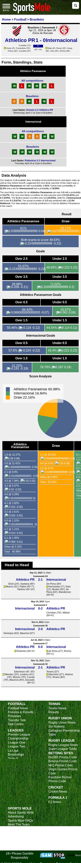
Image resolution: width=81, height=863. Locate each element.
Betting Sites (60, 753)
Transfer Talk (17, 720)
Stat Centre (16, 724)
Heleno (11, 51)
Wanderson (65, 592)
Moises (16, 677)
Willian (66, 612)
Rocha (67, 651)
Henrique (9, 633)
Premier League (19, 734)
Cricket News (57, 791)
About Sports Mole (21, 812)
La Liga (13, 750)
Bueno (9, 586)
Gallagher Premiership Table (64, 732)
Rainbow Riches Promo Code (60, 779)
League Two (16, 746)
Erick (11, 583)
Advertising (16, 816)
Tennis (54, 704)
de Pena (53, 651)
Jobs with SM (17, 838)
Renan (59, 48)
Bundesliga (16, 754)
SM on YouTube (19, 848)
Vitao (52, 51)
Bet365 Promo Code (62, 757)
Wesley (63, 51)
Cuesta (31, 677)
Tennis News (57, 708)
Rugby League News (63, 745)
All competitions (32, 80)
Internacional (33, 121)
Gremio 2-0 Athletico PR (39, 110)
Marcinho (54, 674)
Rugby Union (60, 718)
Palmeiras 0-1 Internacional (40, 160)
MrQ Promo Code (60, 765)
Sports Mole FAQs (20, 820)
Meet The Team (18, 824)
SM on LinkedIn (19, 844)
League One (16, 742)
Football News (18, 708)
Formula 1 (57, 797)
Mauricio (24, 633)
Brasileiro (32, 96)
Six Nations (56, 726)
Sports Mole (20, 808)
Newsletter (15, 832)
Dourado (30, 680)
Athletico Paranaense (33, 71)
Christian (51, 612)
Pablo (23, 586)
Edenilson (19, 671)
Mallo (50, 48)
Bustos (56, 589)
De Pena (51, 583)
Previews (14, 716)
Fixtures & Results (20, 712)
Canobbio (23, 45)
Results (53, 712)
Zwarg (69, 48)
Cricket (55, 787)
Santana (24, 583)
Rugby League (61, 740)
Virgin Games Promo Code (62, 771)
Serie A (13, 758)
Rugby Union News (62, 722)
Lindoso (24, 674)
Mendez (9, 674)
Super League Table (62, 748)
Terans (50, 671)
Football (17, 704)
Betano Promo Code (62, 761)
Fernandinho (21, 48)
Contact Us (15, 828)
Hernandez (55, 586)
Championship (18, 738)
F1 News (54, 802)
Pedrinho (22, 651)
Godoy (9, 48)
